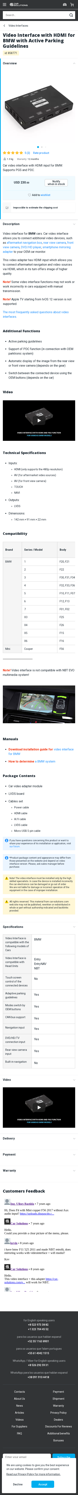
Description (11, 224)
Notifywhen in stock (56, 183)
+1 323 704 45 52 (38, 1329)
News (19, 1405)
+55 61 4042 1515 (38, 1353)
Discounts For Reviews (58, 1426)
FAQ (19, 1433)
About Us (19, 1398)
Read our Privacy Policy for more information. (33, 1474)
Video (7, 1080)
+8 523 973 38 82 (38, 1324)
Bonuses (58, 1440)
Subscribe (63, 1457)
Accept (42, 1484)
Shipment (58, 1398)
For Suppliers (19, 1426)
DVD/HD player (31, 247)
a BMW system (32, 761)
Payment (9, 1154)
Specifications (13, 927)
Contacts (19, 1391)
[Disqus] (39, 1244)
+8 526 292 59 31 (38, 1365)
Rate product (41, 152)
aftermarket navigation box (24, 242)
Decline (18, 1484)
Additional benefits (58, 1433)
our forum (14, 846)
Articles (19, 1412)
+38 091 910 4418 (38, 1377)
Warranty (9, 1170)
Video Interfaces (18, 25)
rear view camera (54, 242)
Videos (20, 1419)
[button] (38, 147)
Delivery (9, 1138)
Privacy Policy (58, 1412)
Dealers (58, 1419)
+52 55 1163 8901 (38, 1341)
